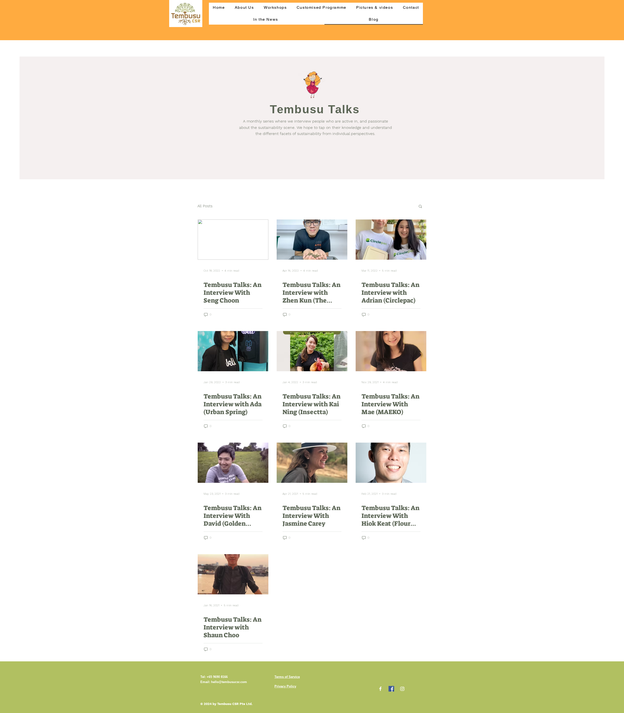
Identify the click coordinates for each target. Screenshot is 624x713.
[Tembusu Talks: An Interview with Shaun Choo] (233, 574)
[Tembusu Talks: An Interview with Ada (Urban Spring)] (233, 351)
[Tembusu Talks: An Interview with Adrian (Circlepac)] (391, 239)
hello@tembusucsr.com (229, 682)
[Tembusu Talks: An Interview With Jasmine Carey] (312, 463)
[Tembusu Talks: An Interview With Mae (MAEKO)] (391, 351)
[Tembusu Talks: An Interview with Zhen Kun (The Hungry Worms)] (312, 239)
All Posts (205, 206)
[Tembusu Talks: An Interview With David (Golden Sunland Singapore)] (233, 463)
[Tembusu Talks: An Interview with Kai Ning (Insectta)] (312, 351)
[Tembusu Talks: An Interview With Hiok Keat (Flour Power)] (391, 463)
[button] (420, 206)
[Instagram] (402, 689)
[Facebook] (380, 689)
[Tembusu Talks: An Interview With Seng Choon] (233, 239)
